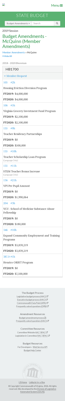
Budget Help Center (32, 350)
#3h (13, 203)
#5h (13, 105)
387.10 (7, 256)
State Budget (32, 15)
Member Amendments (13, 52)
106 (5, 105)
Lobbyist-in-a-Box (37, 382)
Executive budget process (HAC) (31, 299)
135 (5, 128)
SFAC (43, 332)
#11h (13, 165)
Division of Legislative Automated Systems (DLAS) (38, 390)
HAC (37, 332)
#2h (13, 82)
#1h (13, 256)
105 (5, 82)
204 (5, 203)
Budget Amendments (18, 23)
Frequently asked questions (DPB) (31, 306)
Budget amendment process (31, 318)
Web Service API (40, 347)
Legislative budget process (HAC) (31, 296)
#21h (13, 180)
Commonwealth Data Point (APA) (31, 303)
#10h (13, 151)
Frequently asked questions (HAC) (31, 321)
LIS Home (23, 382)
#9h (13, 128)
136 (5, 180)
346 (5, 230)
